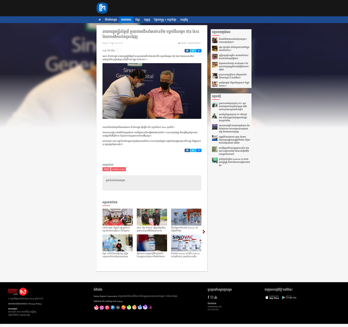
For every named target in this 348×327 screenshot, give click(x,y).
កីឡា (137, 19)
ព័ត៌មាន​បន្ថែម (172, 296)
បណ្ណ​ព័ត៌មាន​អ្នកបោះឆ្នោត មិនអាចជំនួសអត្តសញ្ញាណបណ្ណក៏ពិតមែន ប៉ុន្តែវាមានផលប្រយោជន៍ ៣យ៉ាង (234, 140)
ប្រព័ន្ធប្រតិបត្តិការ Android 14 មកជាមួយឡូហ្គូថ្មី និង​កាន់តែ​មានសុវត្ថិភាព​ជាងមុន (234, 162)
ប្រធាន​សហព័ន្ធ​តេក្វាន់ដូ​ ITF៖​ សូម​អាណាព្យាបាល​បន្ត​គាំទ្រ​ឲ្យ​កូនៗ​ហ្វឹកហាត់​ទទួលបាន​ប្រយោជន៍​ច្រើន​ (233, 106)
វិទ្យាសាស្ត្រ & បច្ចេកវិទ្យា (165, 19)
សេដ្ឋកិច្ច (184, 19)
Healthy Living (118, 169)
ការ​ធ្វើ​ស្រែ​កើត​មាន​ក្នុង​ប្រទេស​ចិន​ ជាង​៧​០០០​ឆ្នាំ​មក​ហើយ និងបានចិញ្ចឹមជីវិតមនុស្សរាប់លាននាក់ (234, 151)
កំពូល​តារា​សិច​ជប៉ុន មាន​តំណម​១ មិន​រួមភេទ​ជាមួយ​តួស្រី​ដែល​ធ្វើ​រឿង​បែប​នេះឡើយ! (234, 66)
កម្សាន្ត (147, 19)
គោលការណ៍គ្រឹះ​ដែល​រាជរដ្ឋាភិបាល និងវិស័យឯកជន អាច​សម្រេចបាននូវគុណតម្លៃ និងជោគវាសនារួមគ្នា (234, 129)
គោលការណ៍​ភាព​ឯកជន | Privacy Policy (25, 304)
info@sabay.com (215, 306)
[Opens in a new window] (96, 307)
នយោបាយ (126, 19)
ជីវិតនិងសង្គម (111, 19)
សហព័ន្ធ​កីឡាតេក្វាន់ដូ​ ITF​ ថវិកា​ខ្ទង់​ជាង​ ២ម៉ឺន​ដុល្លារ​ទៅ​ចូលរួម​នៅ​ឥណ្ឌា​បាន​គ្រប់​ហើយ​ (233, 117)
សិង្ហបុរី (106, 169)
